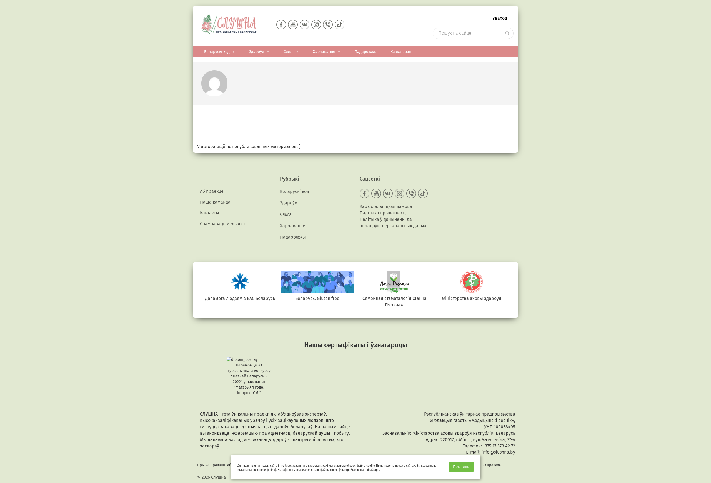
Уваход (499, 18)
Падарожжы (366, 51)
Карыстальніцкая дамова (386, 206)
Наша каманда (215, 202)
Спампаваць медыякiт (223, 223)
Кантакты (209, 213)
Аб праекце (212, 191)
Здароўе (256, 51)
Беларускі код (217, 51)
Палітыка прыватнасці (383, 213)
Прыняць (461, 466)
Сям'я (289, 51)
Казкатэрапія (402, 51)
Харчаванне (324, 51)
